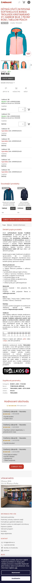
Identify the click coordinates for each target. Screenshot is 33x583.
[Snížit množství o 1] (25, 110)
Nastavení (16, 573)
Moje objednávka (6, 533)
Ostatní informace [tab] (19, 225)
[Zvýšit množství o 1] (25, 108)
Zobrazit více (16, 467)
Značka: (16, 23)
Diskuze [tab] (9, 225)
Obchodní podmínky (7, 517)
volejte (5, 341)
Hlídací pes (16, 92)
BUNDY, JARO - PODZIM (18, 384)
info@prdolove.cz (9, 542)
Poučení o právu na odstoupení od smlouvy (15, 524)
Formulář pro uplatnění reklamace (12, 522)
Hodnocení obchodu (16, 401)
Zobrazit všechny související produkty (16, 220)
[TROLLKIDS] (16, 371)
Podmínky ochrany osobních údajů (12, 520)
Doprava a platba (6, 527)
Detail (13, 208)
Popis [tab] (4, 225)
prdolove (6, 550)
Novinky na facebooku (11, 548)
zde (16, 568)
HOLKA (12, 391)
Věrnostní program (7, 529)
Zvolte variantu (7, 78)
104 (3, 212)
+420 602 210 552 (9, 545)
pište (24, 339)
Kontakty (4, 531)
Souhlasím (16, 578)
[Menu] (29, 2)
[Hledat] (19, 2)
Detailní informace (7, 83)
